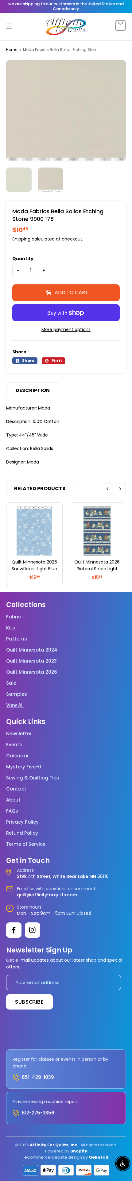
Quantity (22, 259)
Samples (16, 694)
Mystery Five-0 (23, 767)
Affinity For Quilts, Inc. (54, 1145)
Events (14, 745)
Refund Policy (22, 833)
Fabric (13, 617)
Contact (16, 789)
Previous (107, 488)
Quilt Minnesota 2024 (31, 650)
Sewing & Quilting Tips (32, 778)
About (13, 800)
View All (15, 705)
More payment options (66, 329)
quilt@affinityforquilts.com (47, 895)
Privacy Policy (22, 822)
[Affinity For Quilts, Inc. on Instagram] (32, 930)
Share (19, 352)
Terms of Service (25, 844)
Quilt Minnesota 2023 (31, 661)
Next (120, 488)
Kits (10, 628)
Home (11, 49)
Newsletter (19, 734)
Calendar (17, 756)
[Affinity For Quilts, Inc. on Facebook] (13, 930)
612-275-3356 (38, 1113)
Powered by (57, 1151)
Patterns (16, 639)
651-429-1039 (38, 1077)
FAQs (12, 811)
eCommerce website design (53, 1157)
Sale (11, 683)
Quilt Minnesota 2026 (31, 672)
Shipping (21, 239)
